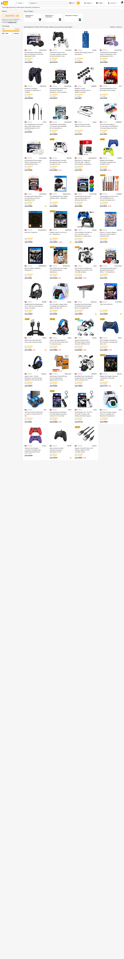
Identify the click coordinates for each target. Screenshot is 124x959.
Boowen (94, 230)
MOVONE (69, 158)
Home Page (5, 7)
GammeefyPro (93, 158)
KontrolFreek (42, 50)
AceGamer (68, 50)
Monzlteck (94, 302)
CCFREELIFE (118, 122)
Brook (69, 410)
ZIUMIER (44, 302)
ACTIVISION (118, 302)
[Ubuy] (4, 3)
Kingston (44, 374)
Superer (94, 446)
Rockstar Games (67, 266)
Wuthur (44, 446)
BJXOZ (120, 338)
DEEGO (44, 338)
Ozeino (69, 338)
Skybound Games (67, 194)
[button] (88, 3)
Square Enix (68, 230)
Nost (120, 86)
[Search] (78, 3)
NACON (69, 446)
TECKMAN (119, 194)
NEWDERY (94, 86)
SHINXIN (119, 158)
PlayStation (43, 86)
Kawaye (94, 338)
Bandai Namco (42, 230)
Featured (118, 27)
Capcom (119, 230)
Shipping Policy (12, 22)
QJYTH (44, 122)
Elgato (95, 122)
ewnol (95, 266)
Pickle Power (68, 374)
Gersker (69, 302)
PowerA (94, 50)
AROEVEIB (94, 374)
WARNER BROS (42, 266)
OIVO (45, 410)
